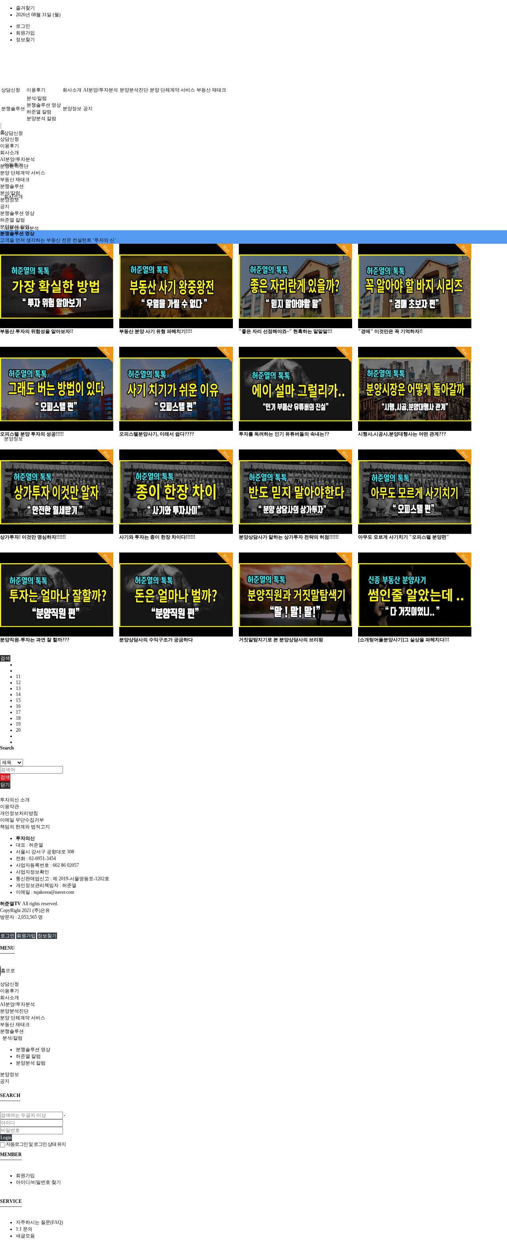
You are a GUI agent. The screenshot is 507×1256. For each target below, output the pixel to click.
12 (18, 682)
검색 (5, 777)
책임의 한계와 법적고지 (25, 827)
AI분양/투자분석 (100, 90)
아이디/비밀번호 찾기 (38, 1182)
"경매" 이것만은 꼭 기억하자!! (390, 331)
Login (5, 1137)
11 (18, 676)
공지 (88, 108)
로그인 (23, 26)
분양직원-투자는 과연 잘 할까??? (34, 639)
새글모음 (25, 1236)
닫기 (5, 785)
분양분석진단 (134, 90)
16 (18, 706)
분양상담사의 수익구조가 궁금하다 (156, 639)
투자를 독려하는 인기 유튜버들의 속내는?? (284, 434)
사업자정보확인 (32, 872)
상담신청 (13, 133)
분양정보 (13, 439)
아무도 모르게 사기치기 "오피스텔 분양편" (403, 537)
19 (18, 724)
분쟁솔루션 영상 (44, 105)
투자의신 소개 (15, 800)
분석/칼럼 (37, 98)
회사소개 (72, 90)
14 (18, 694)
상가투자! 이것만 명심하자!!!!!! (33, 537)
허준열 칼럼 (39, 112)
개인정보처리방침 (19, 813)
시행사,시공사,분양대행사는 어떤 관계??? (402, 434)
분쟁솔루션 (13, 108)
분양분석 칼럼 (41, 118)
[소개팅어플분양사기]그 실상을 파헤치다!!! (403, 639)
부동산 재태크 (211, 90)
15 (18, 700)
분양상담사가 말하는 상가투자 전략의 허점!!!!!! (289, 537)
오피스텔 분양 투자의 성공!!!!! (32, 434)
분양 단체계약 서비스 (172, 90)
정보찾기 (25, 39)
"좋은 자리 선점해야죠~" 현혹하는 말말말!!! (285, 331)
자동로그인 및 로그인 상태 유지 (35, 1144)
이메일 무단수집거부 (22, 820)
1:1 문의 (24, 1229)
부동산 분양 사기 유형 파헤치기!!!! (155, 331)
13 (18, 688)
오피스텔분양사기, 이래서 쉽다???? (156, 434)
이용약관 (9, 806)
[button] (5, 658)
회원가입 (25, 33)
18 (18, 718)
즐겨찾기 (25, 8)
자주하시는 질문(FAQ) (39, 1222)
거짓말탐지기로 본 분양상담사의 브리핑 (281, 639)
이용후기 (36, 90)
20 (18, 730)
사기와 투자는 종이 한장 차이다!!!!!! (157, 537)
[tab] (253, 984)
